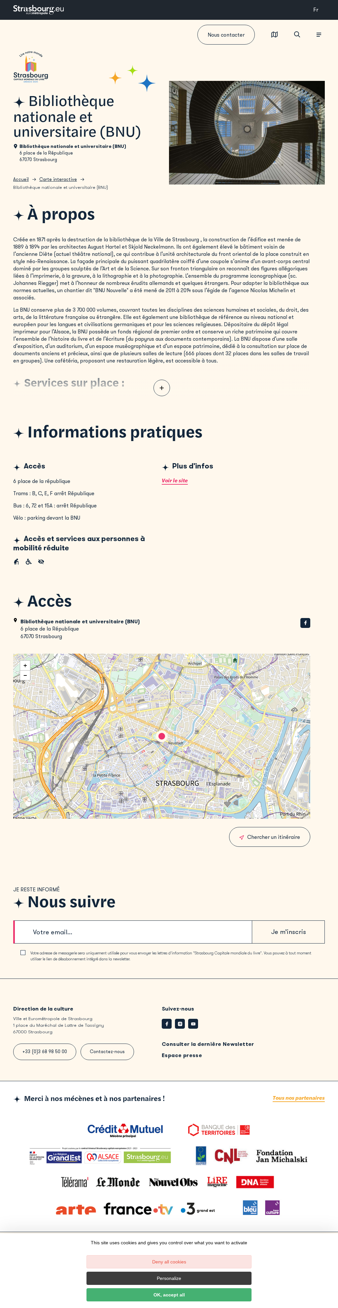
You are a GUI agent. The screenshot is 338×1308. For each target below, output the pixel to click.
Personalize (169, 1278)
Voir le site (175, 481)
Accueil (21, 179)
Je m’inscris (288, 931)
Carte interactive (58, 179)
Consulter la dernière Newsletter (208, 1044)
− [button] (25, 675)
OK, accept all (169, 1294)
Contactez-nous (107, 1052)
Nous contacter (226, 34)
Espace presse (182, 1055)
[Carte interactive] (274, 35)
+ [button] (25, 665)
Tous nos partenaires (299, 1098)
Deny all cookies (169, 1261)
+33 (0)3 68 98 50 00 (44, 1052)
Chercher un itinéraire (273, 837)
